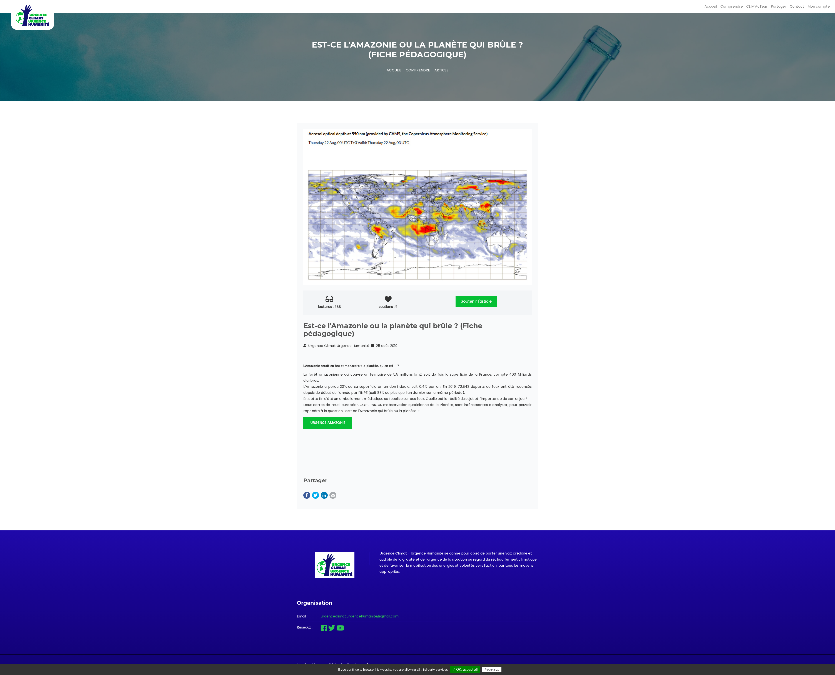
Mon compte (819, 6)
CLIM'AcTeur (756, 6)
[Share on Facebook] (306, 494)
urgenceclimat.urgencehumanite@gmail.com (360, 616)
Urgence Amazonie (327, 422)
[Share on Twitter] (315, 494)
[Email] (332, 494)
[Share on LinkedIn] (324, 494)
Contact (797, 6)
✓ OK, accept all (465, 669)
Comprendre (731, 6)
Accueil (711, 6)
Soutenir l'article (476, 301)
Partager (778, 6)
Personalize (491, 669)
